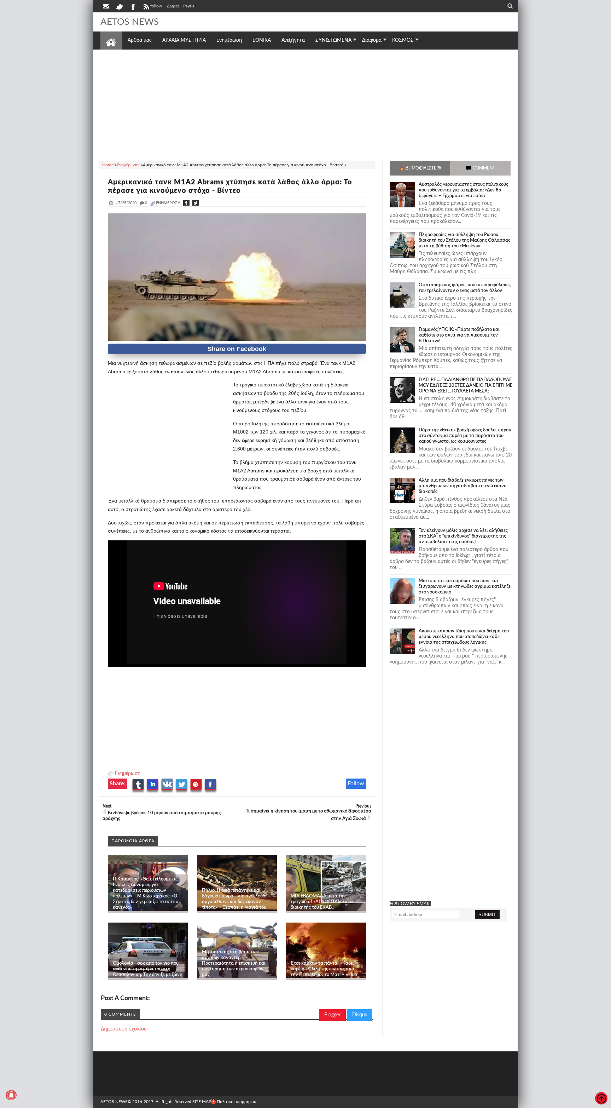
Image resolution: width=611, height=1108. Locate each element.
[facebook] (132, 6)
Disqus (359, 1014)
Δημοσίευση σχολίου (124, 1029)
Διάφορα (372, 40)
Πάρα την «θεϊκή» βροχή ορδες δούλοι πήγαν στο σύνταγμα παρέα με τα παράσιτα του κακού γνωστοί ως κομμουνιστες (465, 436)
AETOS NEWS (129, 22)
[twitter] (119, 6)
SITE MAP (201, 1102)
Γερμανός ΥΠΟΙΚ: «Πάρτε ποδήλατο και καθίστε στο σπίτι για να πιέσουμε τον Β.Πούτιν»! (459, 335)
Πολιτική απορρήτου (236, 1102)
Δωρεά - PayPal (181, 6)
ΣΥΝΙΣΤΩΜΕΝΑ (333, 40)
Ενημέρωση (127, 773)
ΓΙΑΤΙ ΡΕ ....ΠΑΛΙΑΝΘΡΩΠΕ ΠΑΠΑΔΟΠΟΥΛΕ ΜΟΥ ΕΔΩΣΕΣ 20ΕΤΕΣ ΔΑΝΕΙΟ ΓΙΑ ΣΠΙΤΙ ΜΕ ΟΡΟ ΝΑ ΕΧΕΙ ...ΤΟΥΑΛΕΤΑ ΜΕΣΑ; (465, 386)
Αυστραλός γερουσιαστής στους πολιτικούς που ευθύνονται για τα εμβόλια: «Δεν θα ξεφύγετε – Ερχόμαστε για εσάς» (463, 190)
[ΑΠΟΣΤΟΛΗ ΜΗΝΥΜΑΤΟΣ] (106, 6)
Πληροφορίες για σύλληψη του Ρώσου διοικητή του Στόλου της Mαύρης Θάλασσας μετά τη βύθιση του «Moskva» (464, 240)
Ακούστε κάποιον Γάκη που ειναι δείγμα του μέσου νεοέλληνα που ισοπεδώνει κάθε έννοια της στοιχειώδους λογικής (464, 637)
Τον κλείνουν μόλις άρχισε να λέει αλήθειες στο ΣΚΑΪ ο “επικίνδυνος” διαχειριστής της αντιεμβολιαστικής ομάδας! (463, 536)
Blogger (332, 1014)
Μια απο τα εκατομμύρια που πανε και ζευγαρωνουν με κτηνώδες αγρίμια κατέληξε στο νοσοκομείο (465, 587)
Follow (356, 783)
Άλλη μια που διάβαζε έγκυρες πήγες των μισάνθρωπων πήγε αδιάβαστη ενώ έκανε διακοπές (462, 486)
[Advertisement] (305, 104)
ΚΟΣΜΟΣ (403, 40)
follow (156, 6)
